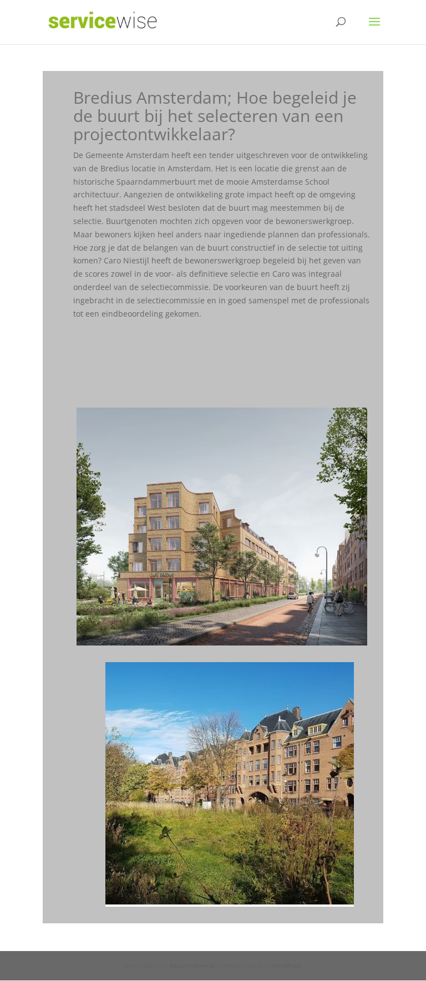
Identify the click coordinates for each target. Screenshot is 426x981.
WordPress (287, 965)
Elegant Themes (192, 965)
